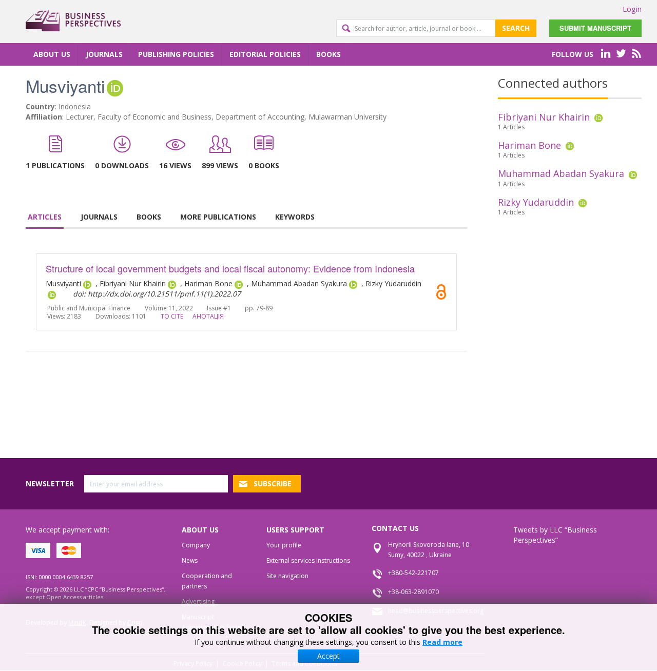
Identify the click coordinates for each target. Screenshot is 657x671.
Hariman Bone (529, 145)
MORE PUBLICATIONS (218, 217)
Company (196, 545)
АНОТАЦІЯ (208, 316)
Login (632, 9)
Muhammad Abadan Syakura (561, 173)
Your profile (283, 545)
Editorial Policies (265, 54)
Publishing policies (176, 54)
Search (516, 28)
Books (328, 54)
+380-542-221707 (413, 572)
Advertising (198, 601)
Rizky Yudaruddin (536, 202)
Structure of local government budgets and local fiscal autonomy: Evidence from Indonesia (230, 268)
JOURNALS (99, 217)
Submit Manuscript (595, 28)
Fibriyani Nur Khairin (544, 117)
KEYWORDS (295, 217)
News (190, 560)
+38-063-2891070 (413, 591)
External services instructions (308, 560)
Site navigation (287, 575)
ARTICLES (45, 217)
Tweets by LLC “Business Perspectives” (555, 535)
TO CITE (172, 316)
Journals (104, 54)
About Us (51, 54)
